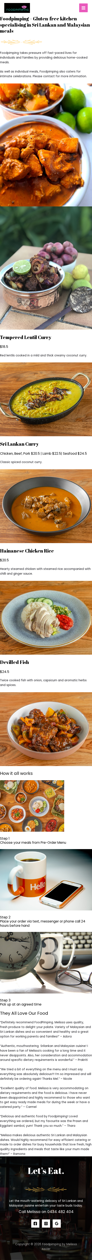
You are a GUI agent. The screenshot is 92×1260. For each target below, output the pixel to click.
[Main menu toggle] (83, 7)
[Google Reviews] (57, 1223)
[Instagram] (46, 1223)
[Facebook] (35, 1223)
